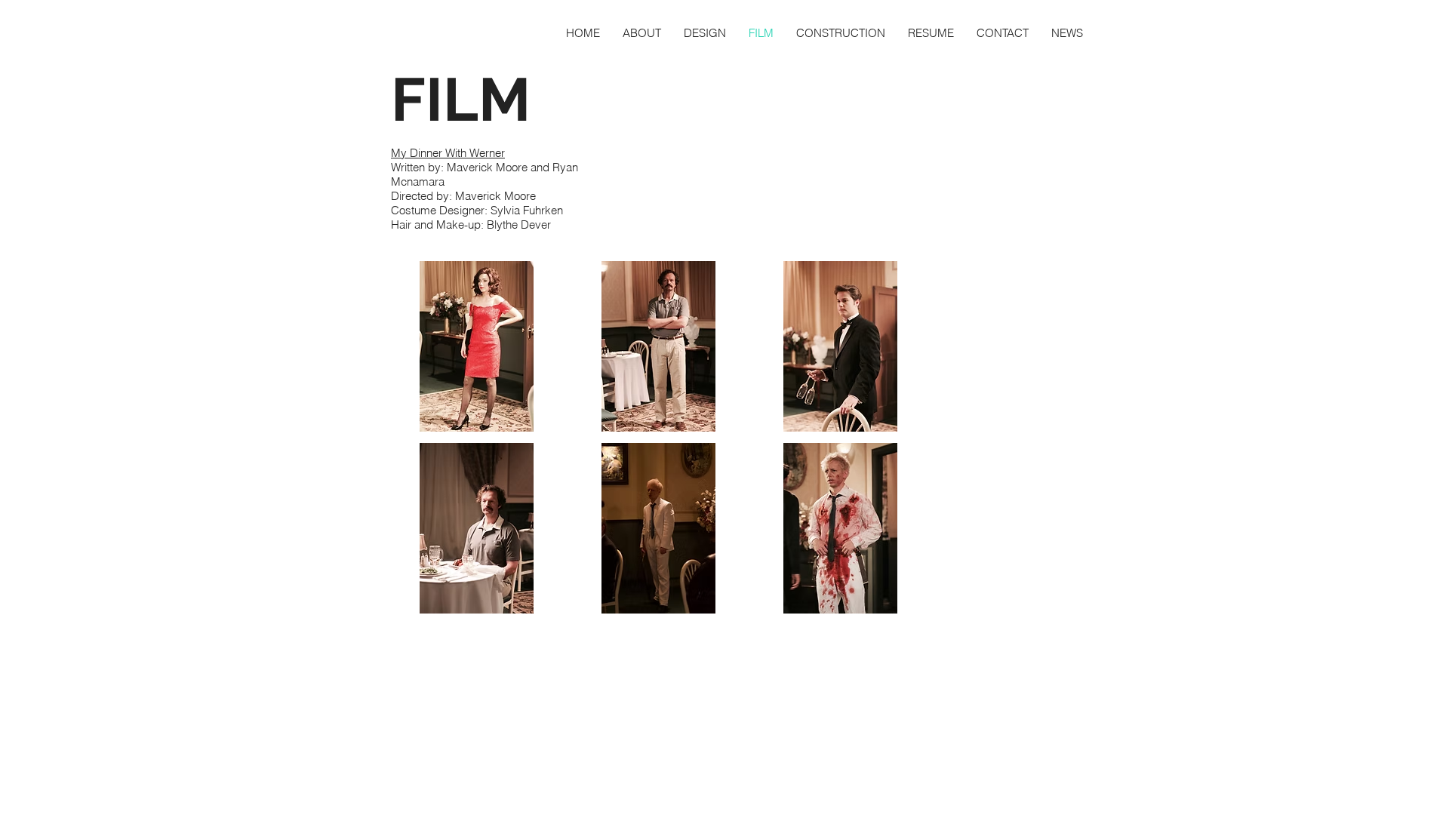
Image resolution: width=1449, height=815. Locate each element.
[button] (476, 346)
